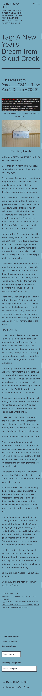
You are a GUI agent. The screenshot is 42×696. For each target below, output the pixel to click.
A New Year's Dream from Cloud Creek (23, 602)
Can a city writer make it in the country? (17, 604)
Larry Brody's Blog (15, 682)
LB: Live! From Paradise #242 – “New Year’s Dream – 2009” (21, 85)
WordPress (24, 687)
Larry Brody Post (20, 596)
